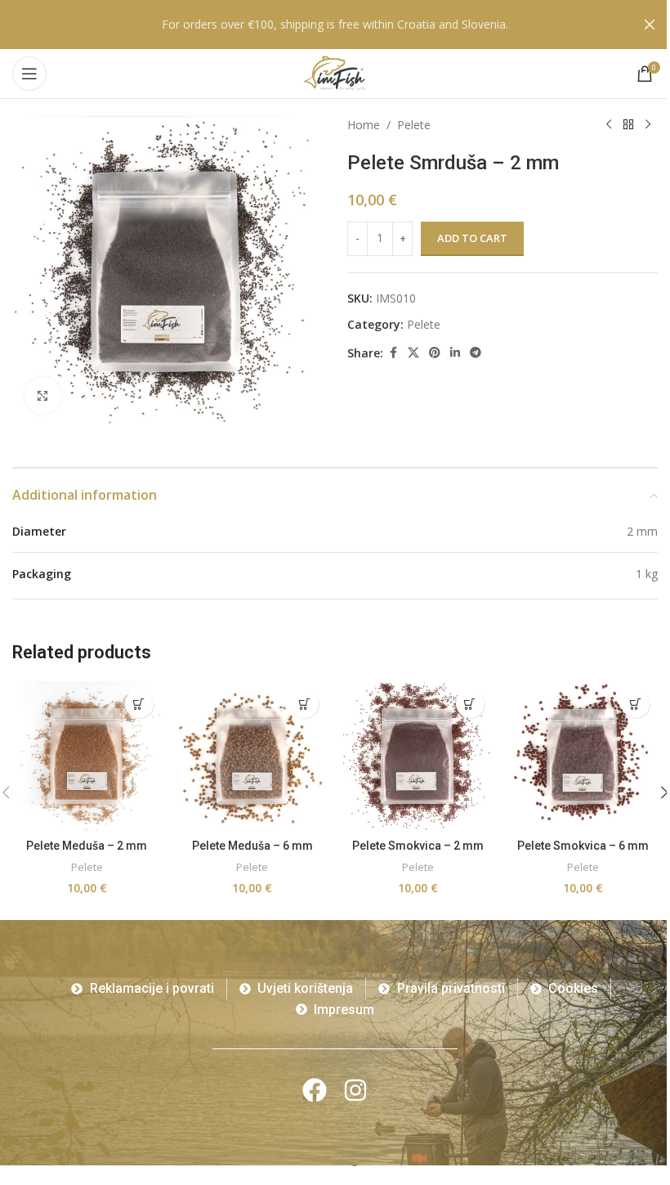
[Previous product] (609, 125)
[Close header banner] (649, 24)
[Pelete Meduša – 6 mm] (253, 756)
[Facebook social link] (393, 353)
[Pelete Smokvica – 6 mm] (584, 756)
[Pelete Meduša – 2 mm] (87, 756)
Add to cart (472, 238)
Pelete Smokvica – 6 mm (583, 845)
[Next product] (648, 125)
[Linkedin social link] (455, 353)
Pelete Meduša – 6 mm (252, 845)
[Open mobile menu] (29, 73)
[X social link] (413, 353)
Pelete (414, 124)
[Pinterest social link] (434, 353)
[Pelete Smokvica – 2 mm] (418, 756)
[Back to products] (628, 125)
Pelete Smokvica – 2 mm (418, 845)
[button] (139, 703)
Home (363, 124)
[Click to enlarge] (43, 395)
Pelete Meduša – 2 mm (86, 845)
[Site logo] (335, 72)
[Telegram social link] (475, 353)
